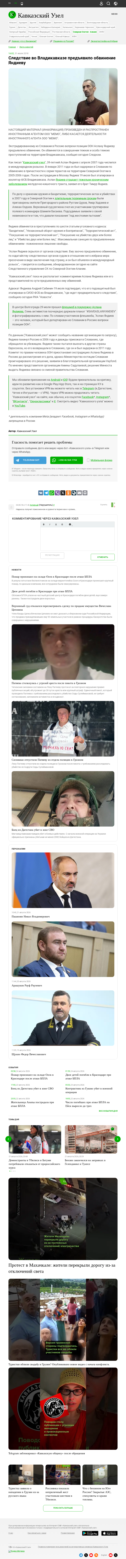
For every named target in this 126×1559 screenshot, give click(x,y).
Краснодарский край (105, 27)
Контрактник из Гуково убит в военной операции (88, 1090)
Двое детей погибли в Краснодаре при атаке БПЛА (42, 591)
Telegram (88, 388)
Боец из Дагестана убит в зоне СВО (33, 829)
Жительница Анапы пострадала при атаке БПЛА (32, 1104)
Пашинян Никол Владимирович (31, 916)
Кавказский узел (34, 162)
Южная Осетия (46, 36)
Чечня (34, 36)
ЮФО (74, 36)
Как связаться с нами (37, 1533)
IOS (65, 379)
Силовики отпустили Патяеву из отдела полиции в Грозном (47, 759)
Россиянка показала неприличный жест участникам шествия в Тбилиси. (58, 1493)
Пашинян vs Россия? (63, 41)
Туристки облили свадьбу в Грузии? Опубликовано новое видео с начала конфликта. (59, 1364)
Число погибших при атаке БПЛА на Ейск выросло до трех (87, 1104)
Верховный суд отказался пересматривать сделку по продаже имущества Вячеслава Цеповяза (61, 607)
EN (15, 3)
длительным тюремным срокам (75, 198)
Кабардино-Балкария (50, 27)
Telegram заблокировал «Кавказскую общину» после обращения (46, 1453)
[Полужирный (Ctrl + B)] (44, 524)
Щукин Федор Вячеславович (29, 1054)
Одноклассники (40, 401)
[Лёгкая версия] (22, 3)
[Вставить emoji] (70, 524)
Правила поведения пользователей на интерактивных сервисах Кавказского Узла (73, 1547)
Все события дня (108, 1111)
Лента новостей (26, 47)
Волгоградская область (97, 22)
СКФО (101, 32)
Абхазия (12, 22)
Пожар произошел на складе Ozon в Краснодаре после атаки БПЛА (52, 576)
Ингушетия (34, 27)
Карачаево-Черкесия (84, 27)
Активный (34, 505)
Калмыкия (67, 27)
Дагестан (22, 27)
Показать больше (63, 1508)
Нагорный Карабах (17, 32)
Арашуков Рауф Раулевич (27, 985)
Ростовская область (61, 32)
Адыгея (33, 22)
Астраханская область (74, 22)
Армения (58, 22)
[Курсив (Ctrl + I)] (50, 524)
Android (55, 379)
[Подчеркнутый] (56, 524)
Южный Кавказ (62, 36)
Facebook (88, 397)
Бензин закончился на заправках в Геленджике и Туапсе (85, 1162)
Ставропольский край (19, 36)
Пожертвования (68, 1533)
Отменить (102, 557)
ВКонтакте (20, 401)
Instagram (102, 397)
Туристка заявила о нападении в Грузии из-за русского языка (23, 1491)
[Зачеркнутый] (62, 524)
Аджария (23, 22)
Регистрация (52, 555)
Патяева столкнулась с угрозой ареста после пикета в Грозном (49, 683)
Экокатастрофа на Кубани (104, 41)
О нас (10, 1533)
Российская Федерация (39, 32)
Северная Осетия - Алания (84, 32)
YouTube (19, 405)
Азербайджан (45, 22)
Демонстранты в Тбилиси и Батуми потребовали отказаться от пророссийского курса (34, 1163)
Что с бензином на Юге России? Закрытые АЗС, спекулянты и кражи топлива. (97, 1493)
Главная (12, 47)
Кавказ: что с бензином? (24, 41)
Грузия (12, 27)
